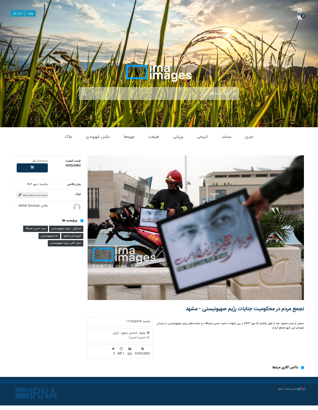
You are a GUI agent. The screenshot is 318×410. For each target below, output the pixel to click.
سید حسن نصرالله (35, 228)
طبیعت (153, 137)
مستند (226, 137)
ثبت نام (17, 13)
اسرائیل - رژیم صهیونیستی (66, 228)
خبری (249, 137)
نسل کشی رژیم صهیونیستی (65, 243)
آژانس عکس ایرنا (159, 72)
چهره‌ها (129, 137)
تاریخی (202, 137)
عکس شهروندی (98, 137)
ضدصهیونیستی (49, 236)
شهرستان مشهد (72, 236)
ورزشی (178, 137)
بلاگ (68, 137)
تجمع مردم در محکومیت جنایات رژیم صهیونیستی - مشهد (245, 309)
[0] (32, 167)
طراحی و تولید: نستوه (288, 389)
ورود (30, 13)
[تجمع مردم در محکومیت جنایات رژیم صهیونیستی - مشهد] (196, 227)
